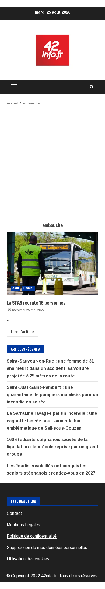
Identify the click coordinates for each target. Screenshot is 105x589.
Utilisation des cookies (28, 559)
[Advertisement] (52, 162)
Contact (14, 513)
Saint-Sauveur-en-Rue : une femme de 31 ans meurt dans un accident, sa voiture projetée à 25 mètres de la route (50, 368)
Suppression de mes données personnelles (47, 547)
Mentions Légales (23, 524)
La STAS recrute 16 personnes (52, 263)
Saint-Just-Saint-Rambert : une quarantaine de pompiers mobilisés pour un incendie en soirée (52, 394)
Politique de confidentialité (32, 536)
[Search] (91, 87)
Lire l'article (22, 332)
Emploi (28, 288)
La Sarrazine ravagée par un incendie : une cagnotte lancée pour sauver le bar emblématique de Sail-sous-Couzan (52, 420)
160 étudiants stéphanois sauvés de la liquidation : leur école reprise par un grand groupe (52, 446)
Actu (15, 288)
